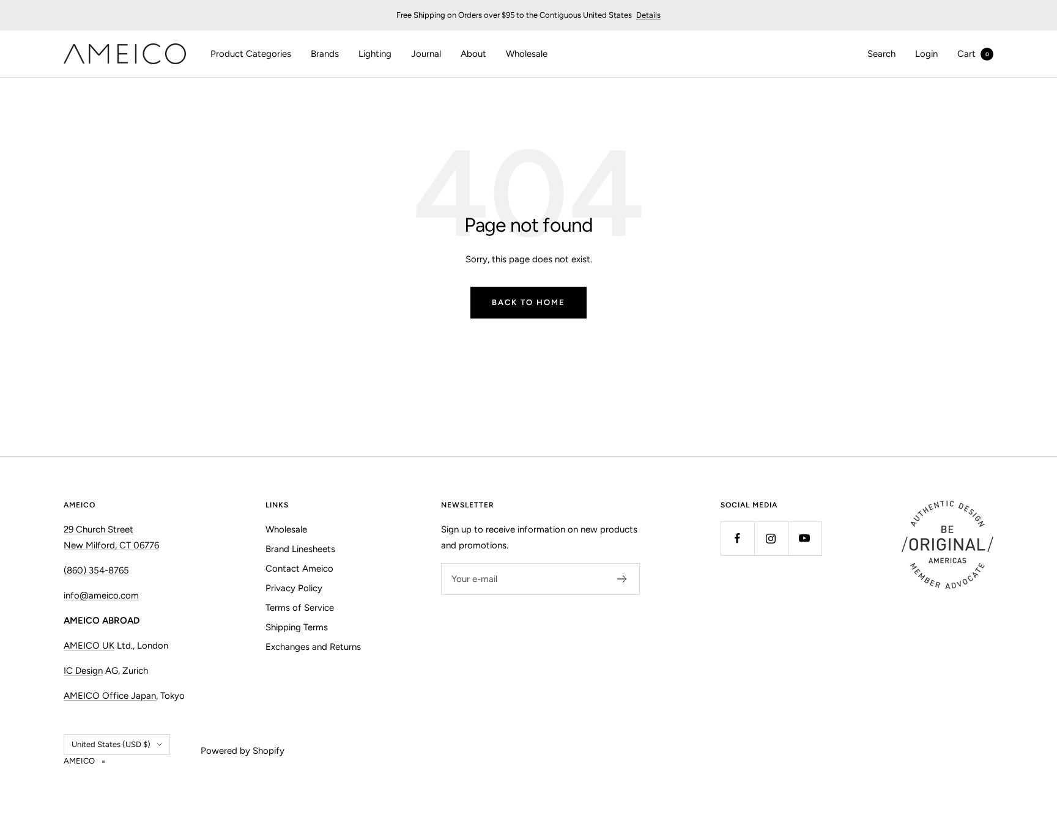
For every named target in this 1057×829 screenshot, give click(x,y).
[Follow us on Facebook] (737, 538)
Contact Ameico (299, 568)
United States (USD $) (111, 744)
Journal (426, 53)
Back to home (528, 302)
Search (881, 53)
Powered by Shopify (242, 750)
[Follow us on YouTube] (804, 538)
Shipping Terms (296, 627)
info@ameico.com (101, 595)
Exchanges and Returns (313, 646)
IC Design (83, 670)
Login (926, 53)
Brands (325, 53)
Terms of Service (299, 607)
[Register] (622, 579)
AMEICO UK (89, 645)
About (473, 53)
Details (648, 15)
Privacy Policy (293, 588)
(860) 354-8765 (96, 570)
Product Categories (250, 53)
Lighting (374, 53)
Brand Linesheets (300, 549)
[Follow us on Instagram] (771, 538)
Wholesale (526, 53)
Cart (973, 53)
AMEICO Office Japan (110, 695)
